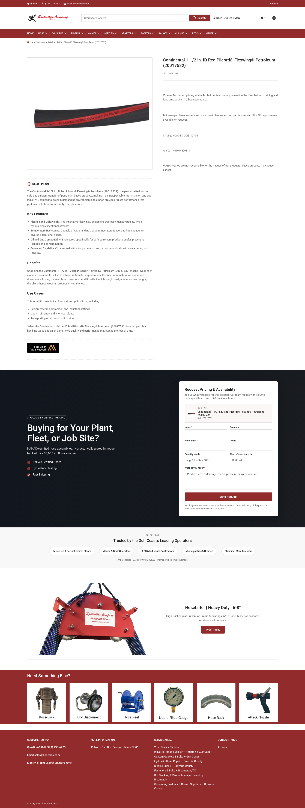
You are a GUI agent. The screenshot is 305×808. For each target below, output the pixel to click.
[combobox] (146, 18)
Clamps (179, 33)
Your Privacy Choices (166, 747)
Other (210, 33)
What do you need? (195, 468)
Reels (195, 33)
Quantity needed (193, 454)
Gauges (163, 33)
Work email (191, 440)
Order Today (213, 629)
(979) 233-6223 (56, 747)
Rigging (75, 33)
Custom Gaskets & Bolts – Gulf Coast (176, 756)
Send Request (228, 496)
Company (234, 427)
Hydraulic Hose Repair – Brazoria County (178, 761)
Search (202, 18)
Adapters (127, 33)
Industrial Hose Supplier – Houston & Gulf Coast (182, 751)
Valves (92, 33)
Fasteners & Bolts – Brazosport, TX (175, 770)
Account (274, 3)
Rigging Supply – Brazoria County (173, 766)
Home (30, 33)
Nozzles (109, 33)
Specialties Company (45, 803)
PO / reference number (241, 454)
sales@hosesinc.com (47, 755)
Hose (41, 33)
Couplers (57, 33)
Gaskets (146, 33)
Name (188, 427)
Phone (233, 440)
